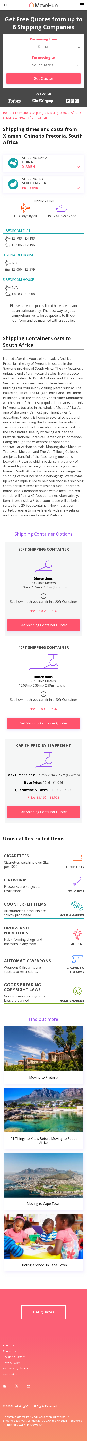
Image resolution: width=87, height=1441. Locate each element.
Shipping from (34, 160)
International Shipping (29, 113)
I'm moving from (43, 39)
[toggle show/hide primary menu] (82, 5)
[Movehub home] (43, 4)
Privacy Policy (11, 1363)
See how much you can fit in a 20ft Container (43, 599)
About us (8, 1345)
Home (7, 113)
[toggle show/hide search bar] (4, 5)
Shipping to (34, 181)
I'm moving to (43, 57)
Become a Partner (14, 1357)
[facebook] (5, 1387)
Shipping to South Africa (63, 113)
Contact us (9, 1351)
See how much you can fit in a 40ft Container (43, 697)
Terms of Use (11, 1374)
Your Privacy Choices (16, 1368)
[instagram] (28, 1387)
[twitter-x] (16, 1387)
